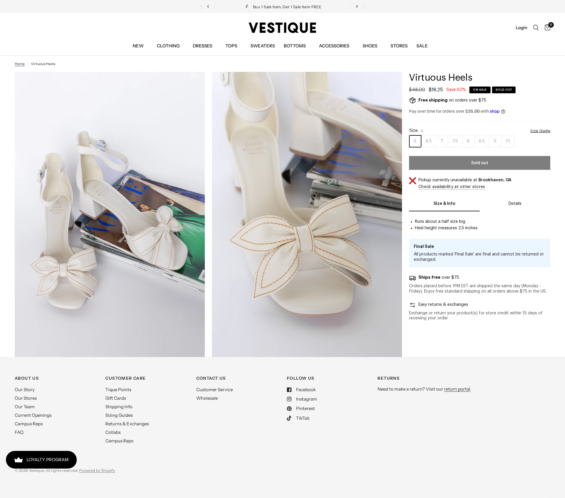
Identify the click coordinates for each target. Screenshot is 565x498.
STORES (399, 46)
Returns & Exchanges (127, 423)
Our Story (25, 389)
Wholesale (207, 398)
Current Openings (33, 415)
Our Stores (26, 398)
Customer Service (214, 389)
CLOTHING (168, 46)
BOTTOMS (295, 46)
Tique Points (118, 389)
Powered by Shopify (97, 470)
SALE (422, 46)
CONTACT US (211, 378)
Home (20, 64)
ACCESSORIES (334, 46)
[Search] (536, 27)
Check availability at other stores (451, 187)
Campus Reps (29, 423)
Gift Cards (115, 398)
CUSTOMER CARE (125, 378)
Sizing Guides (119, 415)
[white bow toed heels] (192, 84)
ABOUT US (27, 378)
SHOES (370, 46)
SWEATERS (262, 46)
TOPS (231, 46)
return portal (457, 389)
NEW (138, 46)
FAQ (19, 432)
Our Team (25, 406)
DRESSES (202, 46)
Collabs (113, 432)
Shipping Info (118, 406)
